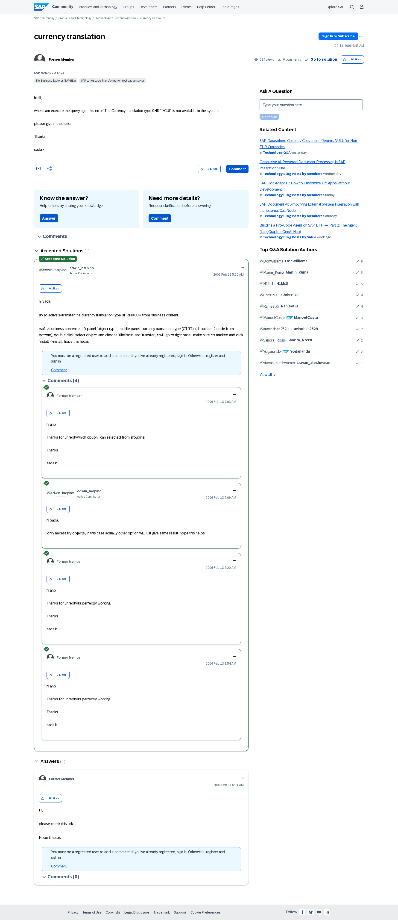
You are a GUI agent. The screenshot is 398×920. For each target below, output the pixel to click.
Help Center (206, 7)
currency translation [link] (153, 18)
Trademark (161, 912)
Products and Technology (98, 7)
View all (266, 375)
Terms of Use (92, 912)
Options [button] (361, 37)
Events (186, 7)
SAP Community (44, 18)
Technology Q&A (125, 18)
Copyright (113, 912)
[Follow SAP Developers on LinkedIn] (327, 912)
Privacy (73, 912)
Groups (128, 7)
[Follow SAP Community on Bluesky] (311, 912)
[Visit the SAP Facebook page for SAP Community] (302, 912)
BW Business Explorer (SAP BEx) (56, 80)
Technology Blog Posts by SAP (288, 237)
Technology (103, 18)
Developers (149, 7)
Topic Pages (230, 7)
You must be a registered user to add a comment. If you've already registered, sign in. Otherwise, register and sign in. (138, 358)
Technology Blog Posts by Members (292, 174)
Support (180, 912)
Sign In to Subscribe (338, 36)
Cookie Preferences (205, 912)
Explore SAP (335, 7)
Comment (237, 169)
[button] (344, 60)
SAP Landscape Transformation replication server (112, 80)
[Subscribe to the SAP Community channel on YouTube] (319, 912)
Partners (169, 7)
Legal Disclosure (136, 912)
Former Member (62, 59)
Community (62, 7)
